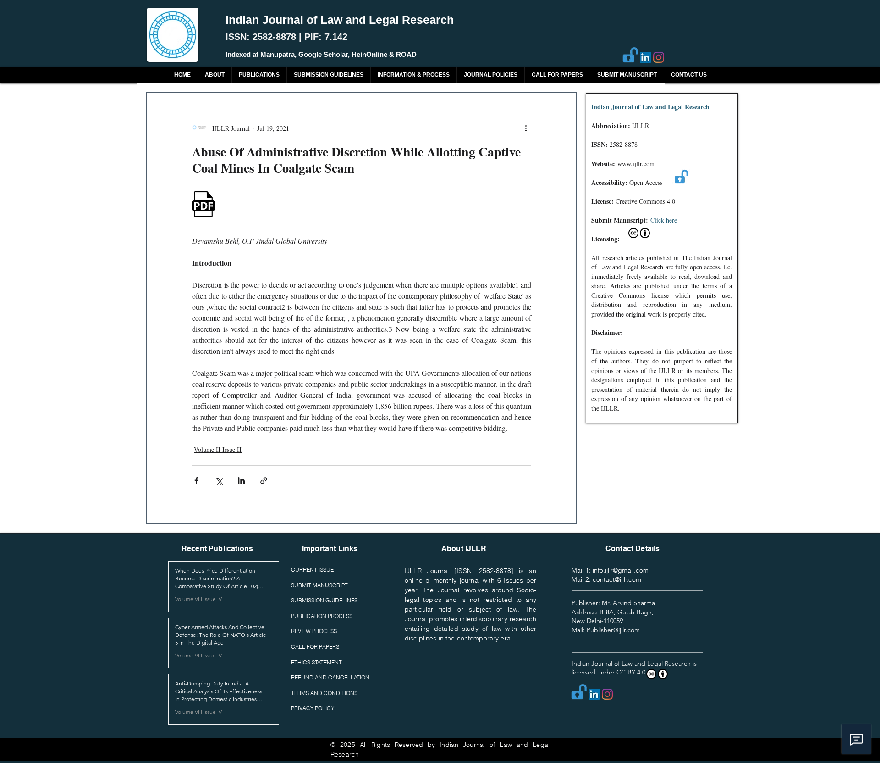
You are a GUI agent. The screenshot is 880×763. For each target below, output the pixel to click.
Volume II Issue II (218, 449)
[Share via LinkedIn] (241, 480)
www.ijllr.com (635, 163)
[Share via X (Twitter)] (218, 480)
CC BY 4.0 (631, 672)
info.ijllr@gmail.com (621, 570)
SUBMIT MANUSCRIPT (319, 585)
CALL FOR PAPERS (315, 646)
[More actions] (525, 128)
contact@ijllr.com (617, 579)
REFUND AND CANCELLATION (330, 677)
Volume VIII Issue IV (198, 599)
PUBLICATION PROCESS (321, 616)
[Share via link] (263, 480)
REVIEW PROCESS (314, 631)
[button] (258, 75)
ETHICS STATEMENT (316, 662)
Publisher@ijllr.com (613, 630)
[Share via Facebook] (196, 480)
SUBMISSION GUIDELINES (324, 600)
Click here (663, 220)
